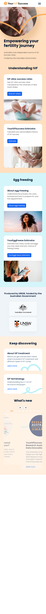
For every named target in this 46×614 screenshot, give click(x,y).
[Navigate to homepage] (16, 3)
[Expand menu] (39, 3)
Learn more (12, 365)
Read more (13, 466)
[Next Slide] (26, 408)
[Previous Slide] (20, 408)
